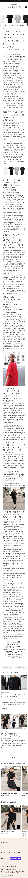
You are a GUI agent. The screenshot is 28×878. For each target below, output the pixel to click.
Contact (12, 872)
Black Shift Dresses (13, 764)
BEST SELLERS (8, 802)
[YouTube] (7, 858)
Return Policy (5, 872)
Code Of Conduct (19, 871)
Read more (4, 708)
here (9, 579)
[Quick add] (18, 789)
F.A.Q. (17, 872)
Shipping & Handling (7, 871)
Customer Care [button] (6, 847)
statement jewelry (15, 437)
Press (23, 874)
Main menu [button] (4, 842)
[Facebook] (2, 858)
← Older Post (7, 667)
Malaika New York (7, 869)
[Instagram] (4, 858)
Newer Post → (21, 667)
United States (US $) (8, 866)
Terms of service (15, 874)
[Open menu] (3, 7)
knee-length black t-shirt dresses (13, 77)
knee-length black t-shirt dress (13, 427)
